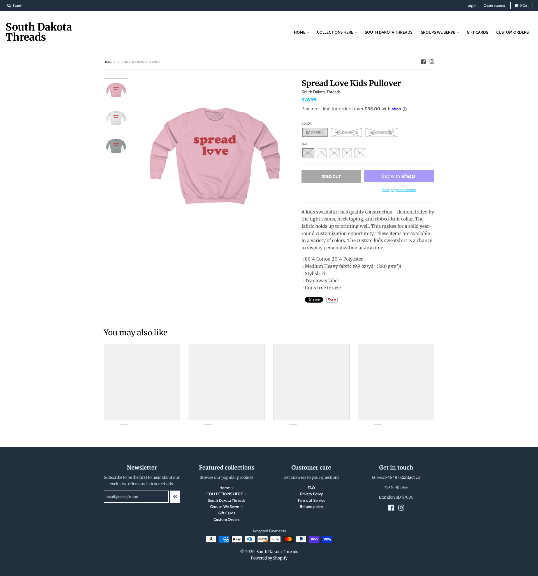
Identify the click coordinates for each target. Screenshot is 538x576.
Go (175, 496)
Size (304, 144)
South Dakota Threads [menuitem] (388, 32)
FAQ (311, 487)
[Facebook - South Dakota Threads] (423, 61)
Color (307, 124)
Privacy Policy (311, 493)
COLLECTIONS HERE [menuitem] (335, 32)
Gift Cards (226, 512)
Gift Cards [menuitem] (477, 32)
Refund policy (311, 506)
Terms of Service (311, 500)
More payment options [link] (399, 189)
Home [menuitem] (299, 32)
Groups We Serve (224, 506)
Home (108, 62)
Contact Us (410, 477)
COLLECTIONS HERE (225, 493)
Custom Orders (227, 519)
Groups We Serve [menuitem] (438, 32)
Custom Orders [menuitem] (512, 32)
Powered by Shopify (269, 558)
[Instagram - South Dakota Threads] (431, 61)
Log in (471, 5)
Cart (524, 5)
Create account (494, 5)
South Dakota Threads (39, 32)
